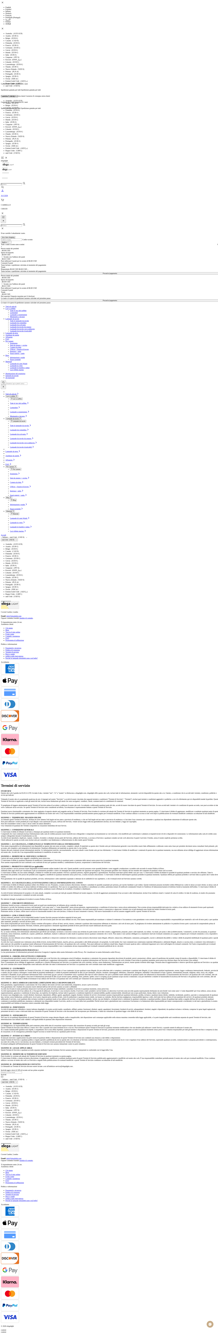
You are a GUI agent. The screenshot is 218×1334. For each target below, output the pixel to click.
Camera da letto (15, 347)
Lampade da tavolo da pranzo (20, 327)
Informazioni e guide (17, 357)
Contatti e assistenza (12, 636)
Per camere (9, 341)
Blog (7, 355)
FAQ (7, 339)
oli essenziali (10, 378)
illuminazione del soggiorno (15, 374)
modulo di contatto (26, 618)
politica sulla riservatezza (14, 656)
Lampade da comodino (18, 323)
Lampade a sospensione (18, 315)
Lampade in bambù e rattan (20, 368)
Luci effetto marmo (17, 370)
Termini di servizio (12, 652)
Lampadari (14, 313)
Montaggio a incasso (17, 317)
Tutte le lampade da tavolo (19, 321)
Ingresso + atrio (15, 351)
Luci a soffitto (10, 309)
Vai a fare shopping (8, 237)
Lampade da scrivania (18, 325)
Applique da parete (12, 335)
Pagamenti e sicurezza (13, 648)
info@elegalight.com (13, 616)
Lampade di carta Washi (18, 364)
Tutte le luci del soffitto (18, 311)
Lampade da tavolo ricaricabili (21, 331)
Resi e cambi (10, 654)
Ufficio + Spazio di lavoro (19, 349)
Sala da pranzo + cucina (18, 345)
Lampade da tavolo (12, 319)
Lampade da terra (11, 333)
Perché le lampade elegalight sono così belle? (21, 658)
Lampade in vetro (16, 366)
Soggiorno (13, 343)
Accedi (3, 535)
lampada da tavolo (12, 376)
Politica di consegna (12, 650)
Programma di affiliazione (14, 640)
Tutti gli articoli (10, 306)
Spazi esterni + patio (17, 353)
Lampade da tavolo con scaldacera (22, 329)
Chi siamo (9, 628)
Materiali (8, 362)
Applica (4, 242)
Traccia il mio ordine (12, 632)
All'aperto (8, 337)
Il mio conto (9, 634)
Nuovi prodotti (15, 360)
